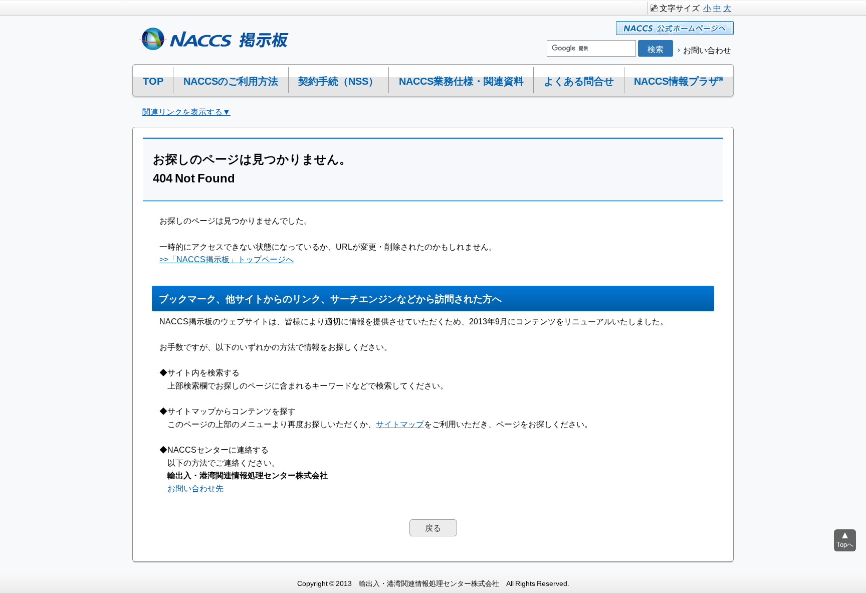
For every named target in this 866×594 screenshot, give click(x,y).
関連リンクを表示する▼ (186, 111)
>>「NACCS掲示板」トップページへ (226, 259)
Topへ (844, 544)
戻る (433, 527)
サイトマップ (400, 424)
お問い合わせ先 (195, 488)
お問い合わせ (707, 50)
